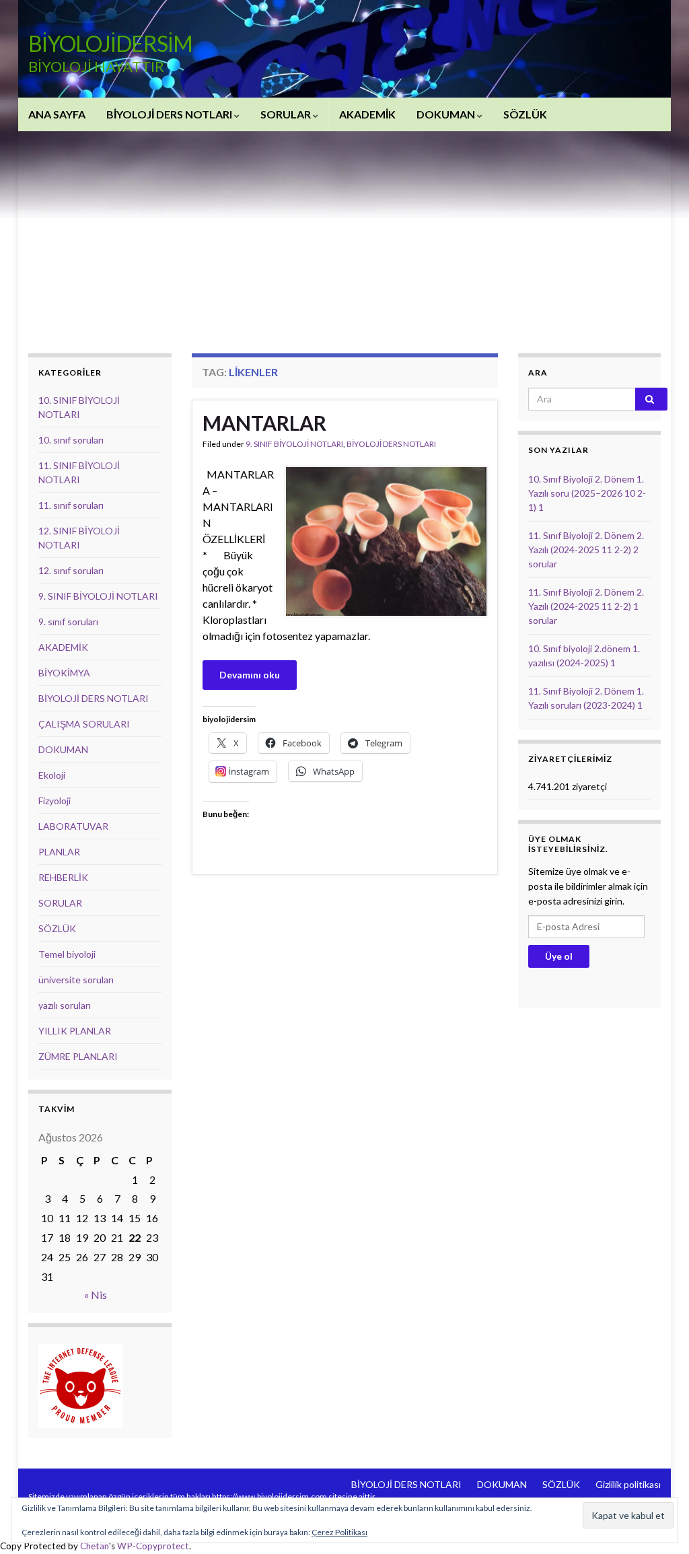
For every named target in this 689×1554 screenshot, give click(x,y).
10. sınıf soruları (71, 440)
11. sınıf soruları (71, 505)
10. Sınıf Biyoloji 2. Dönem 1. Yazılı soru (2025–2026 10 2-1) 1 (587, 493)
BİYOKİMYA (64, 672)
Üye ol (559, 956)
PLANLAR (59, 851)
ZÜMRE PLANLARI (78, 1056)
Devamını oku (249, 674)
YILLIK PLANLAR (74, 1030)
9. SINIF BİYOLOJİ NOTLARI (294, 444)
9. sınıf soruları (68, 621)
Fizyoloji (54, 800)
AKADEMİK (367, 114)
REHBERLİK (63, 877)
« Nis (95, 1294)
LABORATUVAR (73, 826)
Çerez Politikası (339, 1532)
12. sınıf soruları (71, 570)
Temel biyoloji (67, 954)
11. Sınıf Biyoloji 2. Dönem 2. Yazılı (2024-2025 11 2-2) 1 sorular (586, 606)
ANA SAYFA (56, 114)
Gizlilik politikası (628, 1484)
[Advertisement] (344, 232)
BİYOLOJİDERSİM (110, 43)
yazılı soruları (64, 1005)
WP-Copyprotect (153, 1546)
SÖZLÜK (525, 114)
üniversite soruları (76, 979)
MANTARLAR (264, 423)
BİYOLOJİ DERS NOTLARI (170, 114)
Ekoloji (51, 775)
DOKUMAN (446, 114)
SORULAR (286, 114)
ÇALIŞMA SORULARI (84, 724)
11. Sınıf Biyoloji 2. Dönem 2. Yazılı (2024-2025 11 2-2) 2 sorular (586, 549)
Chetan (94, 1546)
